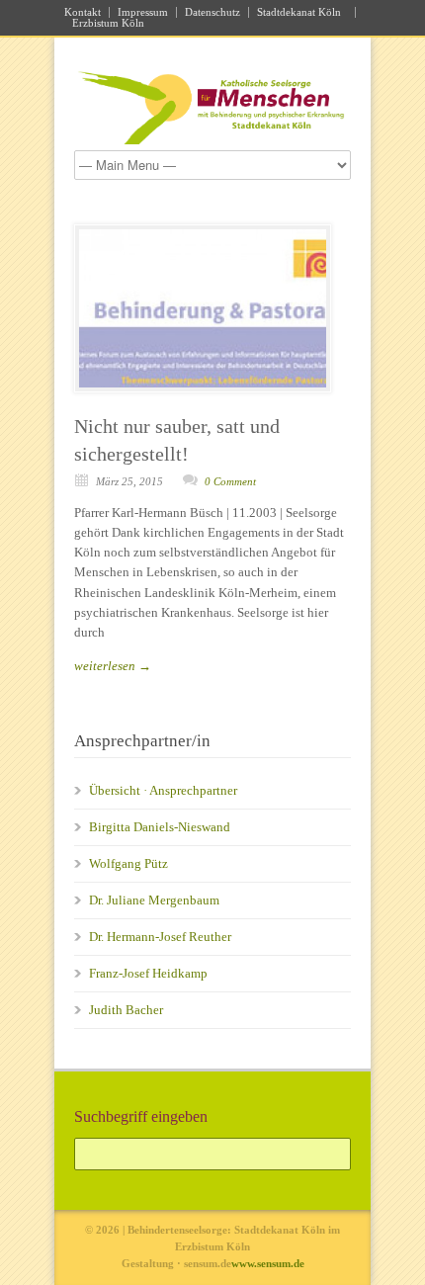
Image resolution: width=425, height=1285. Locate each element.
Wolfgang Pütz (128, 863)
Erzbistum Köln (111, 23)
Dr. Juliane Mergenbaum (154, 900)
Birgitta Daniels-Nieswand (159, 826)
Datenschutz (212, 12)
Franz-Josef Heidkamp (148, 973)
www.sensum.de (267, 1263)
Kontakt (82, 12)
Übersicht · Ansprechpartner (163, 790)
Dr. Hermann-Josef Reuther (160, 936)
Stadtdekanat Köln (302, 12)
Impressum (143, 12)
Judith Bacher (126, 1009)
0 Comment (230, 481)
